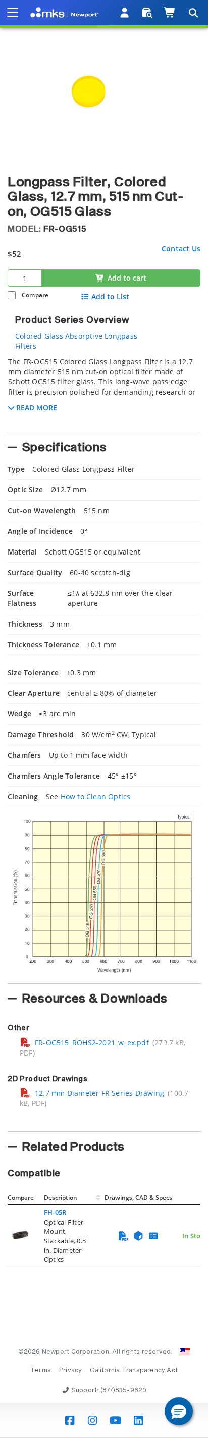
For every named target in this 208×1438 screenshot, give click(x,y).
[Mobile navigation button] (13, 13)
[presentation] (104, 719)
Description (60, 1197)
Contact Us (181, 248)
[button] (179, 1411)
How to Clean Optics (96, 796)
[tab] (104, 391)
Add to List (110, 296)
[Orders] (147, 13)
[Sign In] (125, 13)
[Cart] (170, 13)
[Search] (193, 12)
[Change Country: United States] (185, 1352)
